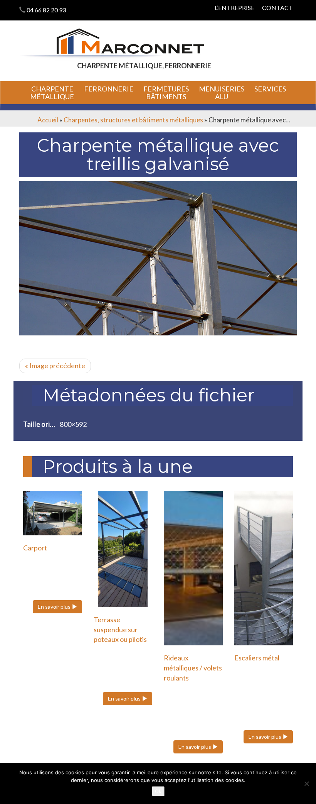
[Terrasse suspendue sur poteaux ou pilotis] (123, 549)
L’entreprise (234, 7)
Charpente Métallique (52, 93)
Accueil (47, 120)
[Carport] (52, 513)
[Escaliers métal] (263, 568)
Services (270, 89)
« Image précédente (55, 365)
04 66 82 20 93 (46, 10)
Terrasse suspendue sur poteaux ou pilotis (120, 629)
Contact (277, 7)
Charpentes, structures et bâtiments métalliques (133, 120)
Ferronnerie (108, 89)
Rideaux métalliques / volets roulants (193, 667)
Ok (158, 791)
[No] (306, 783)
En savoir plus (55, 606)
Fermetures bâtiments (166, 93)
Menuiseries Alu (221, 93)
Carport (35, 547)
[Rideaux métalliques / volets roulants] (193, 568)
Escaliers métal (256, 657)
